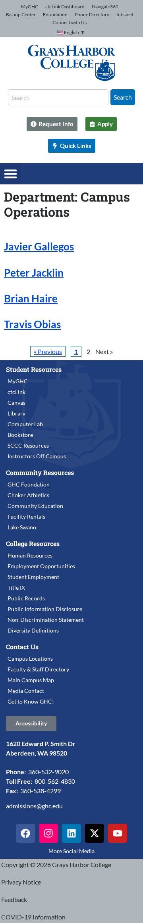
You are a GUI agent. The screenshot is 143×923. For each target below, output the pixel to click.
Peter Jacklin (34, 273)
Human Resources (30, 555)
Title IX (16, 587)
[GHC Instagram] (48, 833)
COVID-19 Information (33, 917)
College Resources (33, 543)
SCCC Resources (28, 445)
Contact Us (22, 646)
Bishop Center (21, 14)
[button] (10, 173)
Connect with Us (69, 22)
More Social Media (71, 851)
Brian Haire (31, 298)
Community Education (35, 505)
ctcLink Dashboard (65, 7)
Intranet (124, 14)
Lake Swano (22, 527)
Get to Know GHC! (31, 701)
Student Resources (34, 369)
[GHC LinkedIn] (71, 833)
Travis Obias (32, 324)
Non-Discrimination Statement (46, 619)
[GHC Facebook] (25, 833)
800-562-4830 (55, 781)
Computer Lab (25, 424)
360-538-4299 (40, 790)
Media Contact (26, 690)
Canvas (16, 402)
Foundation (55, 14)
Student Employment (33, 576)
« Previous (48, 351)
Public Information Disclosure (45, 609)
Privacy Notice (21, 882)
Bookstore (20, 434)
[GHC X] (94, 833)
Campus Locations (30, 658)
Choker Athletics (28, 495)
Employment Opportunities (41, 566)
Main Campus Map (31, 680)
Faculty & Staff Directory (38, 669)
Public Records (26, 598)
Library (16, 413)
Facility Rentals (26, 516)
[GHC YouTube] (117, 833)
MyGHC (29, 7)
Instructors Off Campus (37, 456)
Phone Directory (92, 14)
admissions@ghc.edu (34, 806)
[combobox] (58, 97)
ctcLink (16, 391)
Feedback (14, 899)
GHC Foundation (29, 484)
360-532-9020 (48, 771)
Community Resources (40, 472)
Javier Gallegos (39, 246)
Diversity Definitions (33, 630)
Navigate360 (105, 7)
